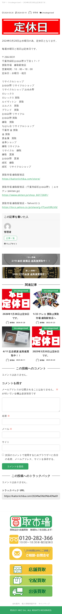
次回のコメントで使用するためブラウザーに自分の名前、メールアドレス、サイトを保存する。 (31, 457)
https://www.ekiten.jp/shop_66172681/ (25, 195)
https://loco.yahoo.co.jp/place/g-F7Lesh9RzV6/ (30, 207)
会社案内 (16, 603)
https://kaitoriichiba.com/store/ (21, 178)
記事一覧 (10, 238)
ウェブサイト (11, 244)
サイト (5, 442)
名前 (6, 415)
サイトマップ (44, 603)
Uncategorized (48, 12)
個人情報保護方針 (29, 603)
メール (7, 428)
